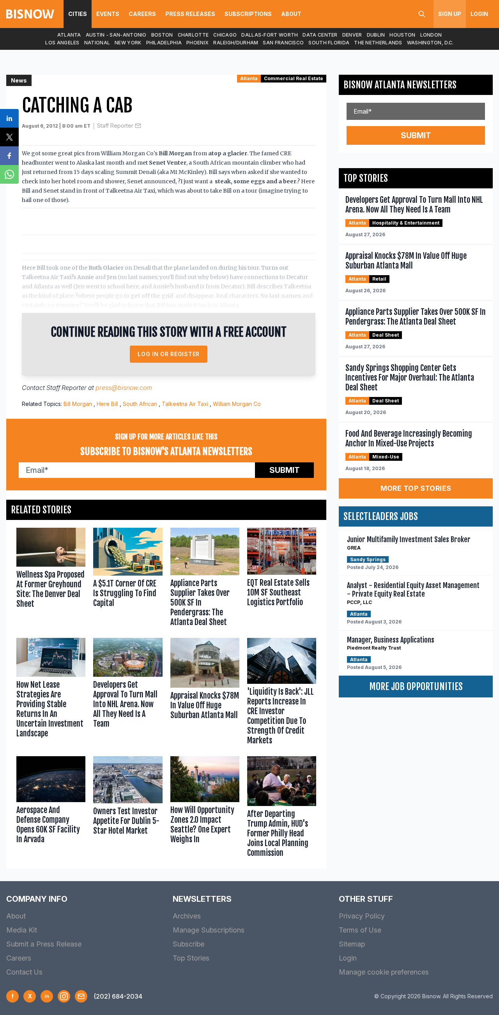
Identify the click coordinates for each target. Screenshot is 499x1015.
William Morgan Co (237, 403)
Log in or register (169, 354)
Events (107, 14)
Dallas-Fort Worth (269, 35)
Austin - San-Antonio (116, 35)
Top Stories (191, 958)
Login (479, 14)
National (97, 43)
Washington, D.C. (430, 43)
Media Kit (21, 930)
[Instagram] (64, 996)
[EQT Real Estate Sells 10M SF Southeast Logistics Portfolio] (281, 579)
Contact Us (24, 972)
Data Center (320, 35)
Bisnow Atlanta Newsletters (400, 85)
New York (128, 43)
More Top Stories (415, 488)
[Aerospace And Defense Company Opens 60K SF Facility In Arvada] (50, 808)
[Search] (422, 14)
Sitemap (352, 944)
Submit (284, 470)
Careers (142, 14)
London (431, 35)
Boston (162, 35)
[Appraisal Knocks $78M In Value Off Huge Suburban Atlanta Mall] (204, 693)
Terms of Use (360, 930)
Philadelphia (164, 43)
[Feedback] (81, 996)
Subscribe (188, 944)
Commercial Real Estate (293, 78)
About (291, 14)
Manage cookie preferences (384, 972)
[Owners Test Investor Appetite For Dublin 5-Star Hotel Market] (127, 808)
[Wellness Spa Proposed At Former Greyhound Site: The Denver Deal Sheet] (50, 579)
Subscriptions (248, 14)
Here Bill (107, 403)
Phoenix (197, 43)
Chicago (225, 35)
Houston (402, 35)
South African (140, 403)
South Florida (328, 43)
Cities (77, 14)
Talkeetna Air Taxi (185, 403)
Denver (352, 35)
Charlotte (193, 35)
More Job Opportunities (416, 686)
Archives (187, 916)
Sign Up (449, 14)
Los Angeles (62, 43)
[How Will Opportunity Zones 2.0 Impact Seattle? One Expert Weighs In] (204, 808)
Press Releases (190, 14)
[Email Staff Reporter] (138, 125)
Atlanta (69, 35)
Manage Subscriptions (208, 930)
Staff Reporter (115, 125)
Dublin (376, 35)
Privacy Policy (362, 916)
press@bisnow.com (124, 388)
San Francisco (283, 43)
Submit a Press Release (43, 944)
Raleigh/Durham (235, 43)
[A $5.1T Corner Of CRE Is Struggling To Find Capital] (127, 579)
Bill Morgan (78, 403)
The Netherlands (378, 43)
